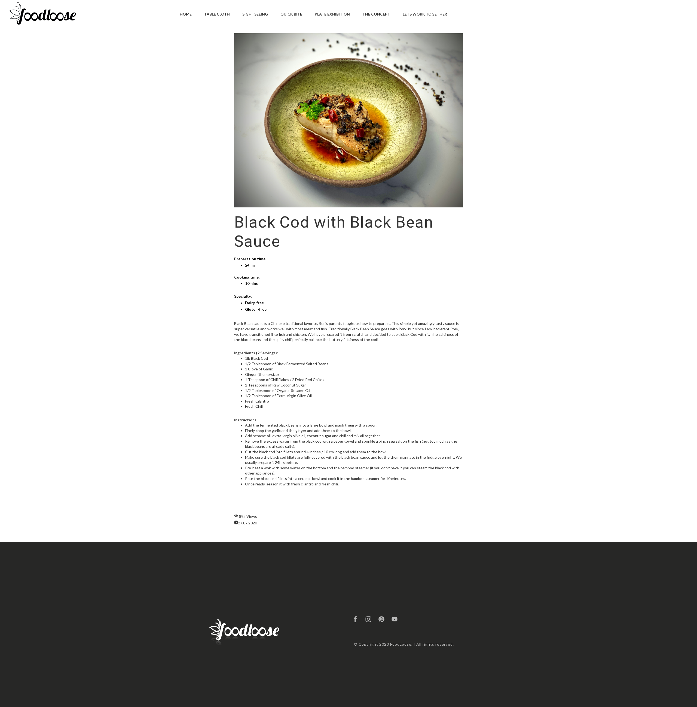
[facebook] (355, 619)
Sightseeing (255, 14)
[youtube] (394, 619)
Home (186, 14)
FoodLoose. (401, 644)
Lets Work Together (425, 14)
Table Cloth (217, 14)
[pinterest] (381, 619)
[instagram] (368, 619)
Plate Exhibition (332, 14)
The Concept (376, 14)
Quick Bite (291, 14)
